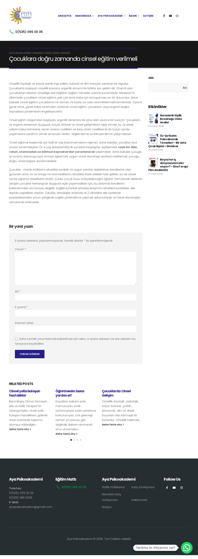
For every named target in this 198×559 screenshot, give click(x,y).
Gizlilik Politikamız (113, 487)
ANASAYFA (64, 15)
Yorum (20, 249)
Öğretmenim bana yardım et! (69, 393)
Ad (17, 291)
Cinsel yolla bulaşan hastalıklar (24, 393)
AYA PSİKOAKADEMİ (110, 15)
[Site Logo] (20, 15)
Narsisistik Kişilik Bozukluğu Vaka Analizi (171, 118)
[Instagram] (177, 16)
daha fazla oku (19, 429)
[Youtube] (170, 16)
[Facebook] (164, 16)
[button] (71, 440)
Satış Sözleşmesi (142, 487)
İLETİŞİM (148, 15)
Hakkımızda (139, 500)
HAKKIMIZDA (83, 15)
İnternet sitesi (24, 323)
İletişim (107, 507)
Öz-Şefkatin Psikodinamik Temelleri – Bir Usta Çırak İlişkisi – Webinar (167, 141)
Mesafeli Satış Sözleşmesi (111, 497)
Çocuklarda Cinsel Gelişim (116, 393)
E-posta (21, 307)
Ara (151, 78)
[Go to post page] (153, 118)
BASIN (133, 15)
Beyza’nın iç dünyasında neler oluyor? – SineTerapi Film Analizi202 (168, 165)
